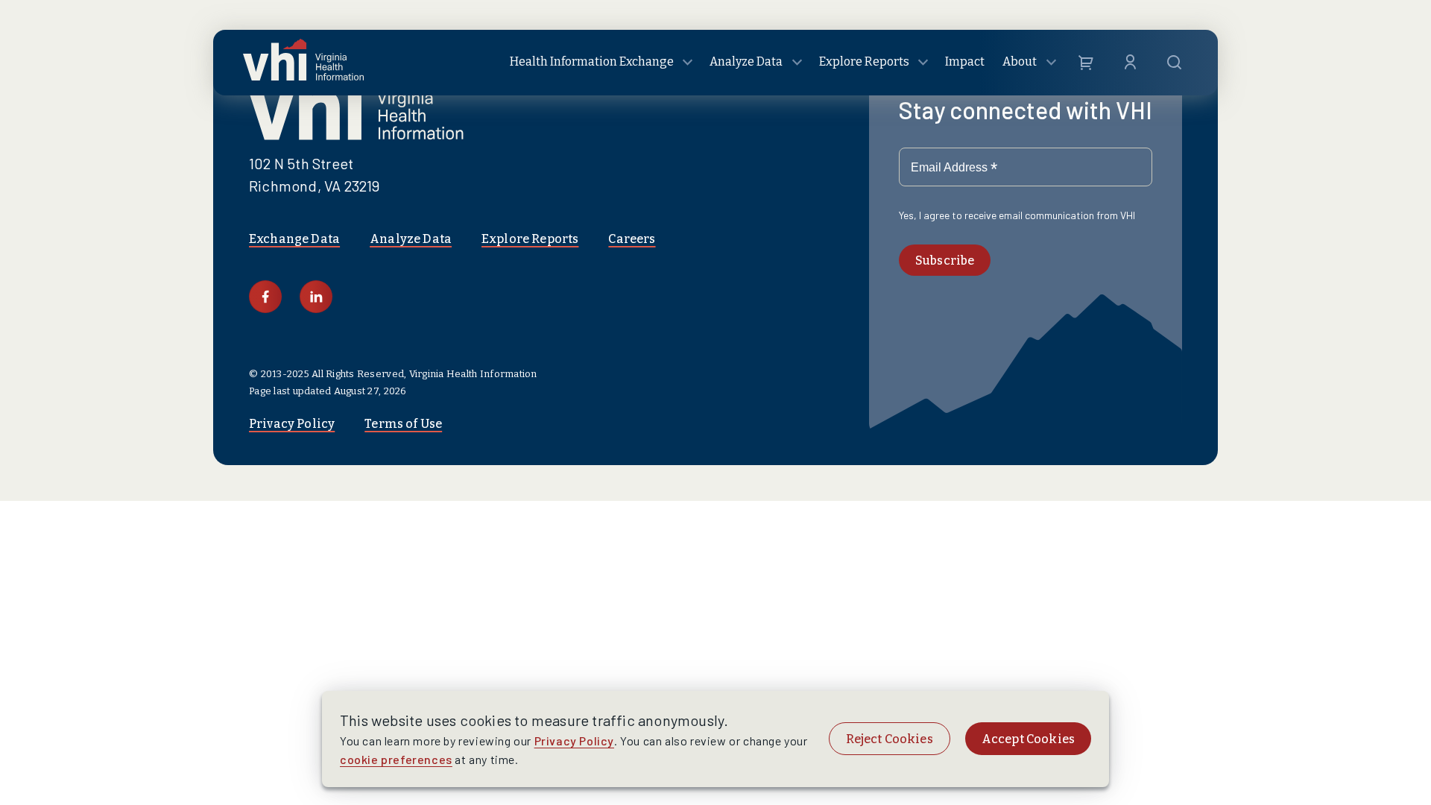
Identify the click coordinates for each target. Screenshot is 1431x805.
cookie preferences (396, 759)
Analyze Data (411, 239)
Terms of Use (403, 424)
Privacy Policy (292, 424)
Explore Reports (529, 239)
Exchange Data (294, 239)
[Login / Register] (1130, 62)
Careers (631, 239)
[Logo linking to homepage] (303, 63)
